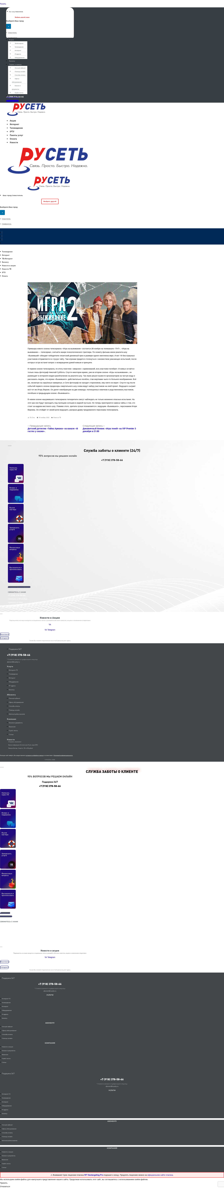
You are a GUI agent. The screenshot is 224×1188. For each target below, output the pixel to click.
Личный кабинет (20, 68)
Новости (14, 142)
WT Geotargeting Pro (94, 1174)
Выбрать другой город (22, 17)
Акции (13, 120)
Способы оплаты (20, 75)
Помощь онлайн (20, 71)
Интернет (18, 50)
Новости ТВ (57, 417)
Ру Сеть (32, 417)
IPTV (12, 131)
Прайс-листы (19, 93)
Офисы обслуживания (17, 80)
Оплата (13, 139)
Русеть (3, 3)
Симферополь (6, 224)
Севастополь (12, 33)
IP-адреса (18, 54)
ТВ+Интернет (19, 43)
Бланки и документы (16, 87)
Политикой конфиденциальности (63, 755)
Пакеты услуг (16, 135)
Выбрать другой (49, 201)
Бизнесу (12, 61)
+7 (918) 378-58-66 (16, 595)
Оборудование (19, 57)
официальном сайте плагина (160, 1174)
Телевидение (19, 47)
